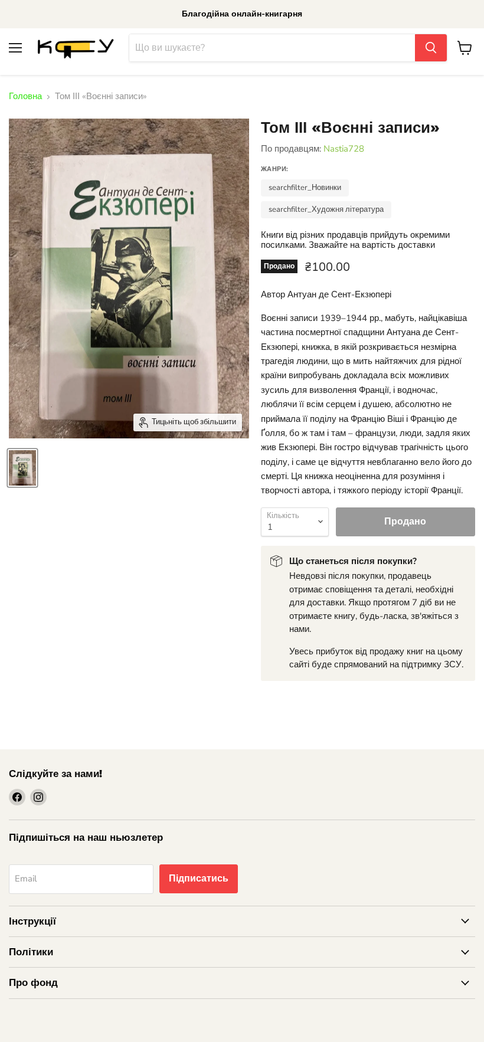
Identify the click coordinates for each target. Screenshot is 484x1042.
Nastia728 (343, 149)
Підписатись (198, 878)
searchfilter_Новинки (305, 187)
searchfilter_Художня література (326, 209)
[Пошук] (431, 47)
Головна (25, 96)
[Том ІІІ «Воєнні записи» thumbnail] (22, 468)
